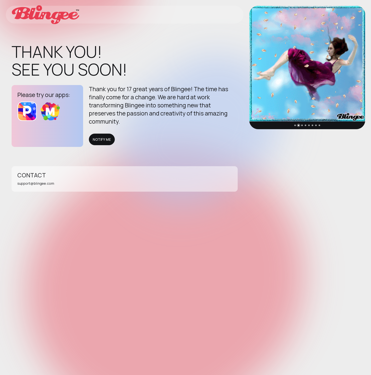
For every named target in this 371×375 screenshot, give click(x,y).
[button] (295, 125)
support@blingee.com (35, 183)
